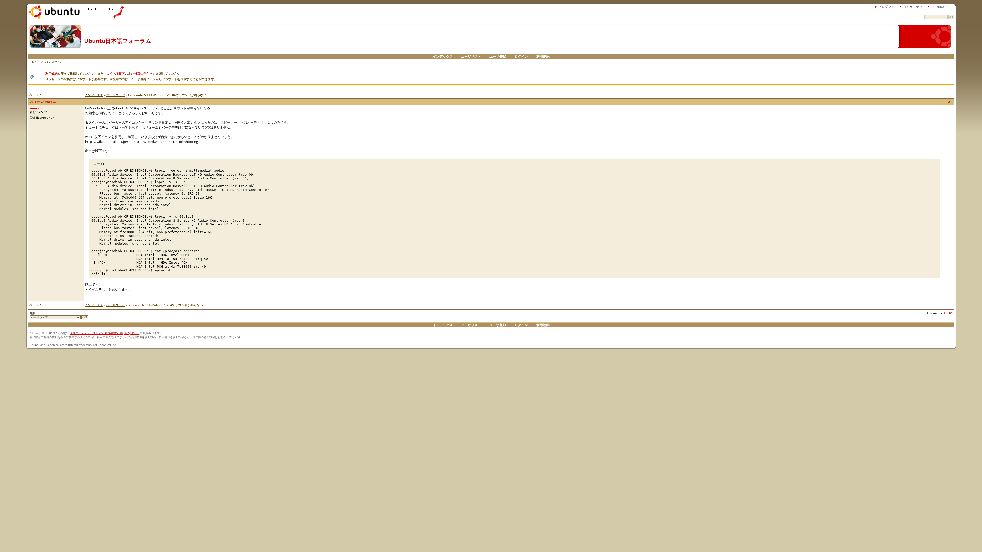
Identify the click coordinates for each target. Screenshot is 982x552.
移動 (32, 313)
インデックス (443, 56)
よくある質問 (116, 73)
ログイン (521, 56)
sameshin (37, 108)
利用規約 (543, 56)
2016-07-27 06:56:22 (43, 101)
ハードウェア (115, 95)
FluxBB (948, 313)
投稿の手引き (143, 73)
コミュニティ (913, 6)
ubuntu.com (940, 6)
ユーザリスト (471, 56)
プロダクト (886, 6)
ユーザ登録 (497, 56)
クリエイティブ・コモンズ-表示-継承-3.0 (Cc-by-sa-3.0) (105, 333)
